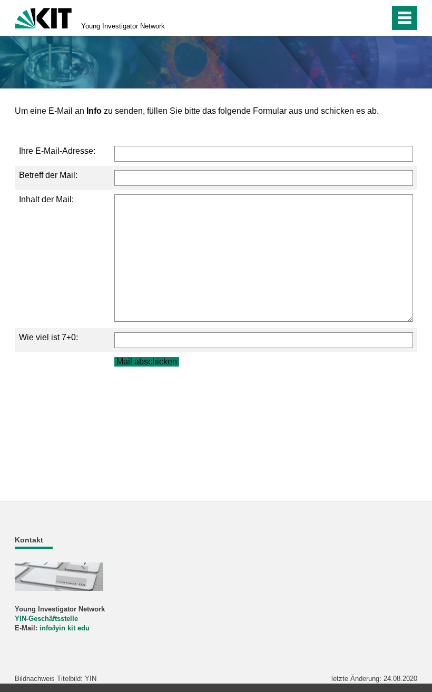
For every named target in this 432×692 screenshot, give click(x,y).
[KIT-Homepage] (43, 17)
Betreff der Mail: (48, 175)
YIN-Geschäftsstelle (46, 618)
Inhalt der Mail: (46, 199)
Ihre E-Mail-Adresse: (57, 150)
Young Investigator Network (123, 26)
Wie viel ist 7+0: (48, 337)
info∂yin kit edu (65, 628)
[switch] (359, 18)
